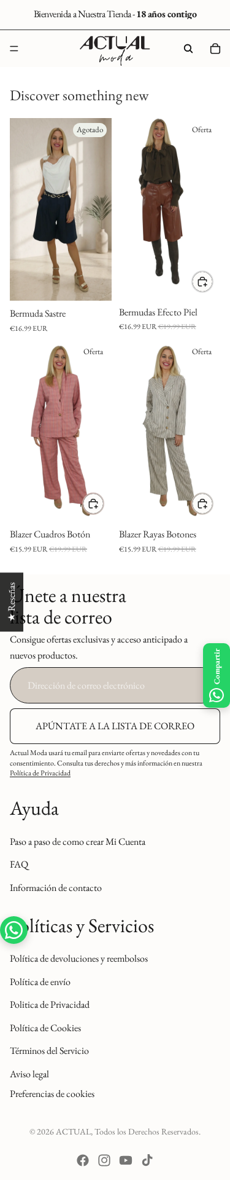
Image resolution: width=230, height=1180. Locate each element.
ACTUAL (73, 1131)
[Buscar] (188, 48)
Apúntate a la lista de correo (115, 725)
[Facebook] (82, 1160)
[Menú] (14, 48)
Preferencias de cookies (52, 1093)
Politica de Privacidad (50, 1004)
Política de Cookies (45, 1027)
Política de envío (40, 981)
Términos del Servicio (49, 1050)
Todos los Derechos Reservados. (147, 1131)
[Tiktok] (147, 1160)
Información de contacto (56, 887)
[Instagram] (104, 1160)
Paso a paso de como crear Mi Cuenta (77, 841)
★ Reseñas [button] (11, 602)
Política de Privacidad (40, 773)
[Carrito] (215, 48)
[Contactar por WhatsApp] (14, 930)
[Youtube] (125, 1160)
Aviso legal (29, 1073)
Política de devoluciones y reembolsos (79, 958)
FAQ (19, 864)
